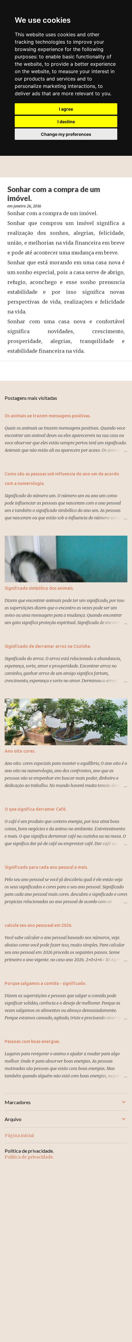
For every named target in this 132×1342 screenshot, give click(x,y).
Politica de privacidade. (29, 1157)
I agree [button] (66, 109)
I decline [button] (66, 121)
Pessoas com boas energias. (32, 1041)
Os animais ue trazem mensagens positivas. (48, 415)
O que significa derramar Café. (35, 809)
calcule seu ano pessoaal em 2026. (38, 925)
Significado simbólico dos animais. (39, 588)
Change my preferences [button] (66, 134)
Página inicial (19, 1135)
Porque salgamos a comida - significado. (45, 983)
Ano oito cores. (20, 751)
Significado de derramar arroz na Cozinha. (48, 646)
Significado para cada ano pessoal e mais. (46, 867)
